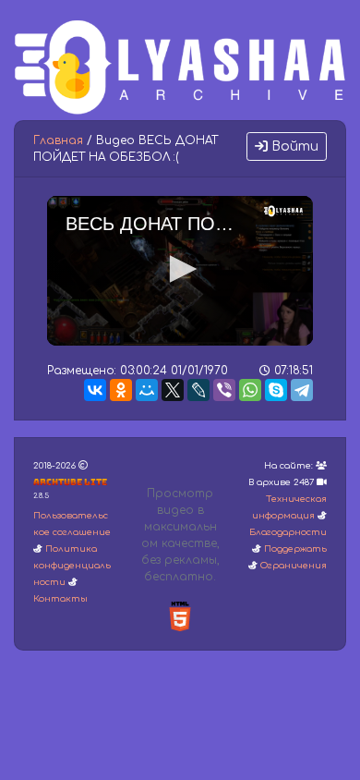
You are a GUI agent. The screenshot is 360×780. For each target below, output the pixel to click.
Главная (58, 140)
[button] (180, 269)
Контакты (60, 598)
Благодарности (288, 532)
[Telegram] (302, 390)
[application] (180, 271)
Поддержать (295, 549)
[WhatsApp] (250, 390)
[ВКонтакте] (95, 390)
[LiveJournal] (198, 390)
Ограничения (293, 565)
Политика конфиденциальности (72, 565)
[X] (173, 390)
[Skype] (276, 390)
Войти (293, 146)
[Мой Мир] (147, 390)
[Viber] (224, 390)
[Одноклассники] (121, 390)
